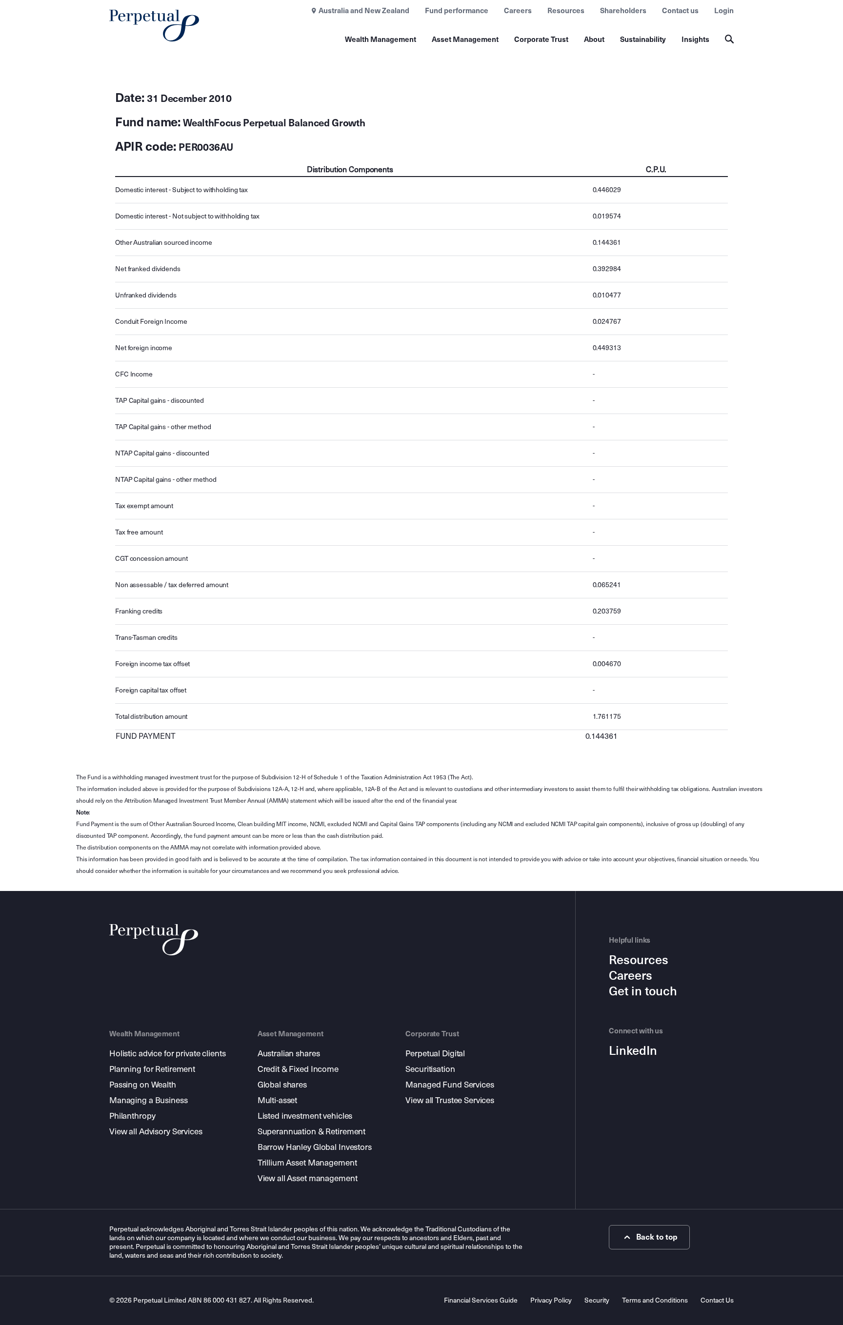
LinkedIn (633, 1051)
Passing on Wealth (142, 1085)
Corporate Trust (541, 39)
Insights (695, 39)
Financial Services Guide (481, 1300)
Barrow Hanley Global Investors (315, 1147)
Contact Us (717, 1300)
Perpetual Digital (435, 1053)
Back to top (657, 1237)
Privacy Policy (551, 1300)
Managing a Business (148, 1100)
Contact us (680, 10)
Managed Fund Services (449, 1085)
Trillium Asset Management (307, 1163)
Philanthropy (132, 1116)
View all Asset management (308, 1178)
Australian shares (289, 1053)
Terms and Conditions (655, 1300)
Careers (518, 10)
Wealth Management (380, 39)
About (594, 39)
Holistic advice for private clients (167, 1053)
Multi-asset (278, 1100)
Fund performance (456, 10)
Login (724, 10)
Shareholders (623, 10)
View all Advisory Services (155, 1132)
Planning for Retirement (152, 1069)
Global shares (282, 1085)
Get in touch (643, 991)
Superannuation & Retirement (312, 1132)
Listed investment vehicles (305, 1116)
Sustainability (643, 39)
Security (596, 1300)
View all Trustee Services (449, 1100)
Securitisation (430, 1069)
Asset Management (465, 39)
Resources (565, 10)
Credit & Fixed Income (298, 1069)
